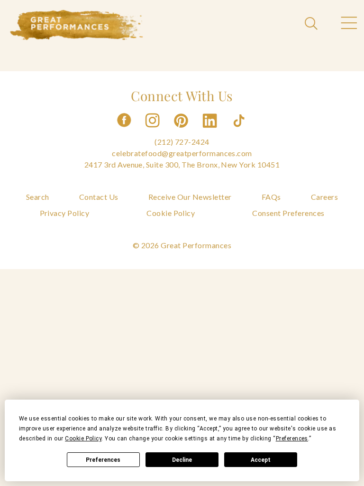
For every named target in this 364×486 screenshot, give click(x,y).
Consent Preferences (288, 212)
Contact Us (98, 196)
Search (37, 196)
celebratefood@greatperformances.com (182, 153)
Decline (182, 460)
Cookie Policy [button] (83, 438)
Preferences (103, 460)
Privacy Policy (65, 212)
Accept (261, 460)
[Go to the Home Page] (76, 25)
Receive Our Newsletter (190, 196)
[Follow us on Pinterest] (182, 130)
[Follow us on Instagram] (153, 130)
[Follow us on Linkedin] (211, 130)
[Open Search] (312, 24)
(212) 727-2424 (182, 141)
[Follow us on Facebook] (124, 130)
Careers (324, 196)
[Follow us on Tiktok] (240, 130)
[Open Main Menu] (348, 24)
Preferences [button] (292, 438)
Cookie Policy (170, 212)
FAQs (271, 196)
